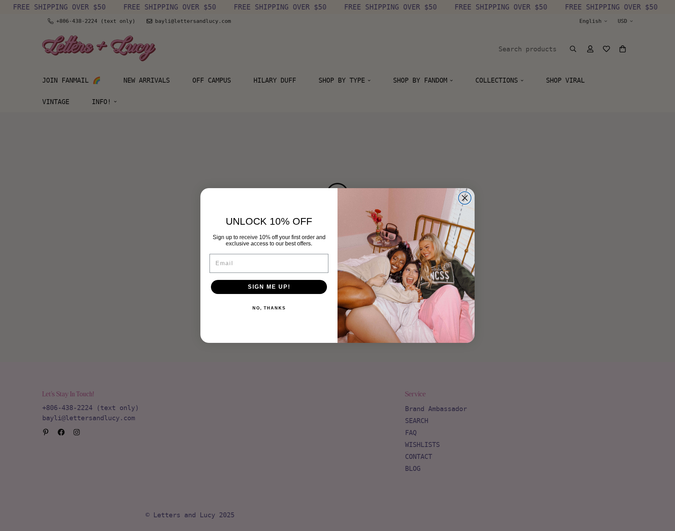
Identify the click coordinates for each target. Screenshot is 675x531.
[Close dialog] (464, 198)
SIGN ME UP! (269, 287)
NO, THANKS (269, 308)
